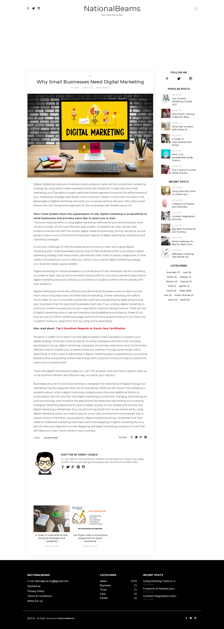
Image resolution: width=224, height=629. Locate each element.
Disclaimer (34, 586)
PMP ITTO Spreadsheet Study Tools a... (182, 157)
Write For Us (35, 601)
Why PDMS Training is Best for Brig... (183, 115)
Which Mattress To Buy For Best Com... (182, 243)
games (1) (184, 286)
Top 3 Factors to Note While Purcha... (184, 171)
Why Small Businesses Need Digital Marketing (90, 82)
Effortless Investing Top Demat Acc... (183, 255)
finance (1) (186, 281)
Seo (90, 76)
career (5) (172, 277)
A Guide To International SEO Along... (182, 142)
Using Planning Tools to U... (160, 581)
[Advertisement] (112, 48)
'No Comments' (103, 88)
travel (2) (185, 299)
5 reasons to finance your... (159, 588)
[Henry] (90, 135)
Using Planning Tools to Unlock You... (184, 193)
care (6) (187, 272)
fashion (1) (171, 281)
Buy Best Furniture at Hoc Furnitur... (184, 230)
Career (104, 598)
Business (105, 585)
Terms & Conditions (39, 596)
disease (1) (185, 277)
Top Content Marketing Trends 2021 (182, 101)
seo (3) (168, 295)
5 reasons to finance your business (183, 205)
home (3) (171, 290)
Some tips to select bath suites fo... (182, 128)
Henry (76, 88)
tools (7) (172, 299)
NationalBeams (112, 8)
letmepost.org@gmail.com (52, 581)
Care (103, 593)
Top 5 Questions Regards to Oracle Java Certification (90, 328)
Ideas (103, 581)
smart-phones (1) (184, 295)
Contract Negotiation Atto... (160, 596)
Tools (103, 589)
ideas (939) (185, 290)
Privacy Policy (35, 591)
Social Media (51, 437)
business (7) (173, 272)
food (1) (172, 286)
